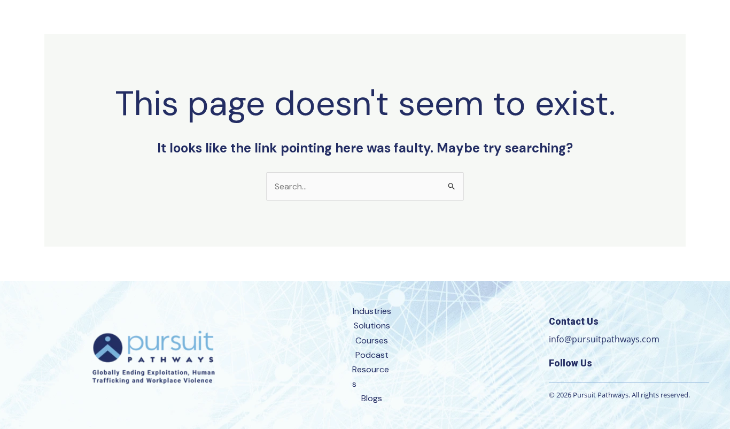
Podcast (372, 355)
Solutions (372, 325)
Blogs (371, 398)
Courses (371, 340)
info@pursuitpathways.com (604, 339)
